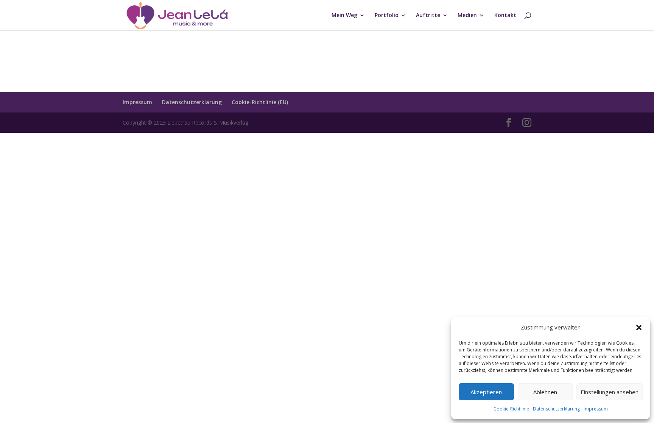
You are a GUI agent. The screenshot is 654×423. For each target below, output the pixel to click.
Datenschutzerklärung (556, 409)
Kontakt (505, 15)
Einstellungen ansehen (609, 392)
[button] (639, 327)
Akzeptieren (486, 392)
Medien (467, 15)
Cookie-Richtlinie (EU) (260, 102)
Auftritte (428, 15)
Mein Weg (344, 15)
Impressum (596, 409)
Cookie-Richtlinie (511, 409)
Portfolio (387, 15)
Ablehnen (545, 392)
